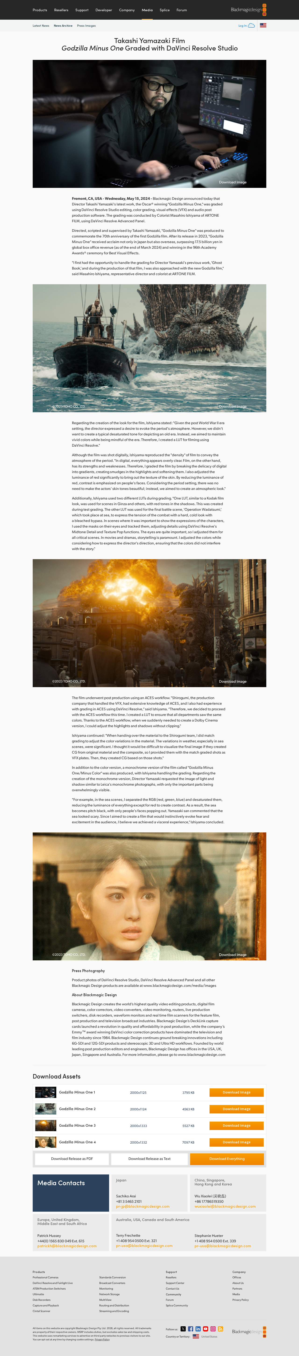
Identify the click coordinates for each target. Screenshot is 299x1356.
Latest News (41, 25)
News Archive (63, 25)
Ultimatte (38, 1294)
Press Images (86, 25)
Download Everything (227, 1158)
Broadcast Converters (112, 1283)
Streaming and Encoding (114, 1311)
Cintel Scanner (41, 1311)
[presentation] (39, 124)
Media (147, 9)
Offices (236, 1277)
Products (40, 9)
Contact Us (172, 1288)
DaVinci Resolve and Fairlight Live (53, 1283)
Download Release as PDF (72, 1158)
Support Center (175, 1283)
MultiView (105, 1299)
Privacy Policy (240, 1299)
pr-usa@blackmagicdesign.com (144, 1245)
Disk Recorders (41, 1299)
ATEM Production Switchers (49, 1288)
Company (127, 9)
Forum (182, 9)
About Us (238, 1283)
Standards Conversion (112, 1277)
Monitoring (106, 1288)
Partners (237, 1288)
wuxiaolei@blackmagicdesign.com (225, 1206)
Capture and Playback (46, 1305)
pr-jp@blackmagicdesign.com (143, 1206)
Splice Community (177, 1305)
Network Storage (109, 1294)
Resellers (61, 9)
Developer (104, 9)
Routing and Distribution (114, 1305)
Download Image (233, 182)
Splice (165, 9)
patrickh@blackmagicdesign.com (67, 1246)
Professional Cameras (45, 1277)
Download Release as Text (149, 1158)
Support (82, 9)
